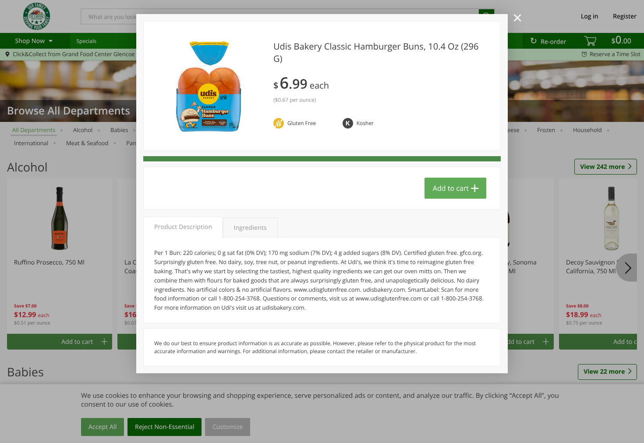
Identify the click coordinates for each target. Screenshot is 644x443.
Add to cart (451, 188)
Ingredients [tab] (250, 228)
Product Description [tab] (183, 227)
